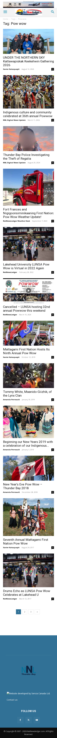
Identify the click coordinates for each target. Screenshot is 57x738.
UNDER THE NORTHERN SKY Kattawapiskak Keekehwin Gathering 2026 (28, 61)
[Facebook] (20, 720)
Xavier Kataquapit (11, 69)
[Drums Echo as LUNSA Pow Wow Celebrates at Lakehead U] (28, 570)
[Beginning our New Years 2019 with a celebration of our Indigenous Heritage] (28, 422)
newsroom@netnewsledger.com (34, 699)
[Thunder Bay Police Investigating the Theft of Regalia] (28, 138)
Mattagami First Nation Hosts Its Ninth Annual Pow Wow (26, 351)
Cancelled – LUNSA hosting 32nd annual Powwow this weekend (26, 308)
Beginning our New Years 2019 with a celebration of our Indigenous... (28, 443)
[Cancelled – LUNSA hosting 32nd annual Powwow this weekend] (28, 290)
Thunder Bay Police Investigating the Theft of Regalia (26, 156)
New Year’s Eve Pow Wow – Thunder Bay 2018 (22, 486)
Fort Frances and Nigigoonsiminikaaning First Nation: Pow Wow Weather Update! (28, 213)
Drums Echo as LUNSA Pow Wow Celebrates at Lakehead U (26, 593)
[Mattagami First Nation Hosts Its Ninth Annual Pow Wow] (28, 333)
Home (5, 19)
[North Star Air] (28, 5)
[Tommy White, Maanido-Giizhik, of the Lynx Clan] (28, 375)
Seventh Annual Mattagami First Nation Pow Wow (25, 541)
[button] (5, 12)
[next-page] (37, 611)
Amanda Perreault (11, 399)
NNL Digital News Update (14, 120)
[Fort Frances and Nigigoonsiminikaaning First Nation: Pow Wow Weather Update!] (28, 187)
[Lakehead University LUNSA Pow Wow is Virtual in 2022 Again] (28, 244)
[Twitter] (29, 720)
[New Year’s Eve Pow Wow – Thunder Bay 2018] (28, 468)
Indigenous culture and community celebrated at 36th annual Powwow (27, 114)
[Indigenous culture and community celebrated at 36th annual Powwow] (28, 92)
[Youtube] (37, 720)
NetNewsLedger (10, 272)
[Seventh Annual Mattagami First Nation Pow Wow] (28, 517)
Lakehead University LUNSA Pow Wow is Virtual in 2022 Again (26, 266)
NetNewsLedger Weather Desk (16, 221)
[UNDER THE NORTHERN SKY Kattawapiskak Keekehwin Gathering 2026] (28, 41)
